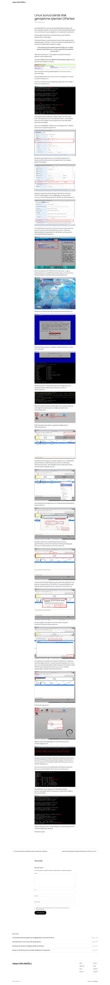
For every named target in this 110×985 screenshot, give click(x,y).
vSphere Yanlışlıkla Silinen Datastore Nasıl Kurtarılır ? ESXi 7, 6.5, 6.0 (79, 851)
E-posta (36, 895)
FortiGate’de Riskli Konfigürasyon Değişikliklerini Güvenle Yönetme (33, 937)
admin (40, 22)
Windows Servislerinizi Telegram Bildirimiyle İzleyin (28, 946)
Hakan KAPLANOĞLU (19, 2)
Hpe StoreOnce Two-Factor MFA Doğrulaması (26, 942)
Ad (35, 889)
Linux (43, 22)
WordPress (95, 981)
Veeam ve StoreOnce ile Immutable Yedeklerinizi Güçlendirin (31, 950)
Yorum (36, 873)
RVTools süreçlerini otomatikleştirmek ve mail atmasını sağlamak (30, 851)
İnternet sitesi (37, 901)
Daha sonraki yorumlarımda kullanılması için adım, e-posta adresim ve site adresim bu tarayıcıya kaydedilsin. (52, 908)
